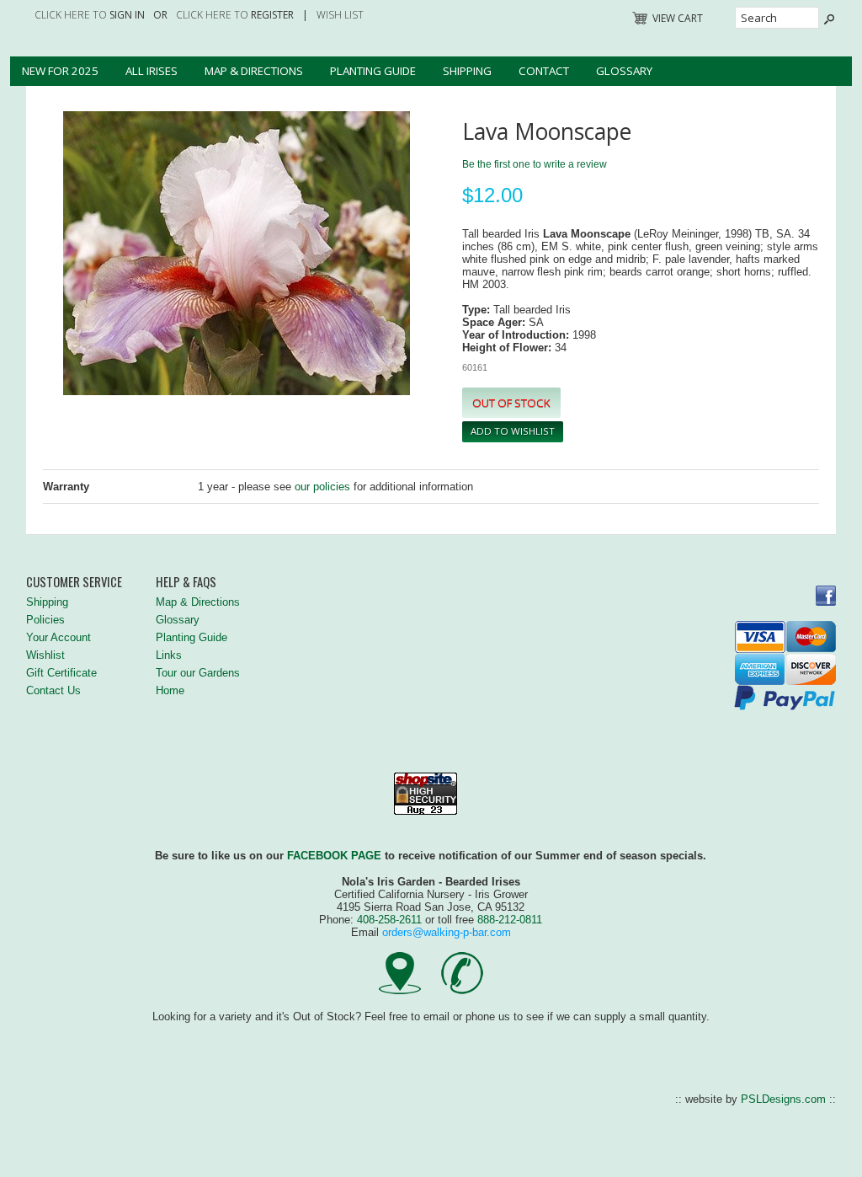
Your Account (58, 637)
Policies (45, 619)
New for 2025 (60, 70)
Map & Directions (254, 70)
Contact (544, 70)
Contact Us (53, 690)
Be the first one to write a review (534, 164)
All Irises (151, 70)
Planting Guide (373, 70)
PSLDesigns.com (783, 1099)
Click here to (90, 15)
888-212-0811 (509, 919)
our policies (322, 486)
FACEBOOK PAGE (334, 855)
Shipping (467, 70)
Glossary (624, 70)
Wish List (340, 15)
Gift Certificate (61, 672)
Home (170, 690)
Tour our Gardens (198, 672)
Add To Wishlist (513, 431)
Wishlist (45, 655)
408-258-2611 (389, 919)
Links (169, 655)
